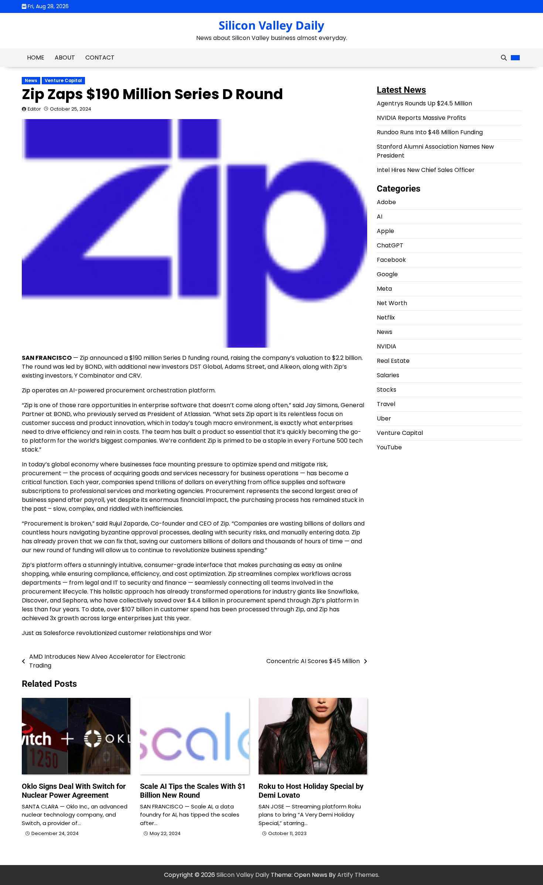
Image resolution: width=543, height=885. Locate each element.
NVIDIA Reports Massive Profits (421, 118)
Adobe (386, 202)
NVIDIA (386, 346)
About (65, 57)
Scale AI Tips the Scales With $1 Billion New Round (193, 791)
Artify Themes (357, 875)
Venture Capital (63, 81)
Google (387, 274)
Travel (386, 404)
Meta (384, 288)
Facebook (391, 260)
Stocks (386, 389)
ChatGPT (390, 245)
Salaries (388, 375)
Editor (34, 109)
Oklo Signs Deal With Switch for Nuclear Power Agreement (74, 791)
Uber (384, 418)
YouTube (389, 447)
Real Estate (393, 361)
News (31, 81)
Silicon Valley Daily (271, 25)
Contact (100, 57)
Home (35, 57)
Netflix (386, 317)
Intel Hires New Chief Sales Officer (426, 170)
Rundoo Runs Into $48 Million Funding (430, 132)
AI (379, 216)
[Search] (503, 57)
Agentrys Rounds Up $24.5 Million (424, 103)
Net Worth (392, 303)
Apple (385, 231)
